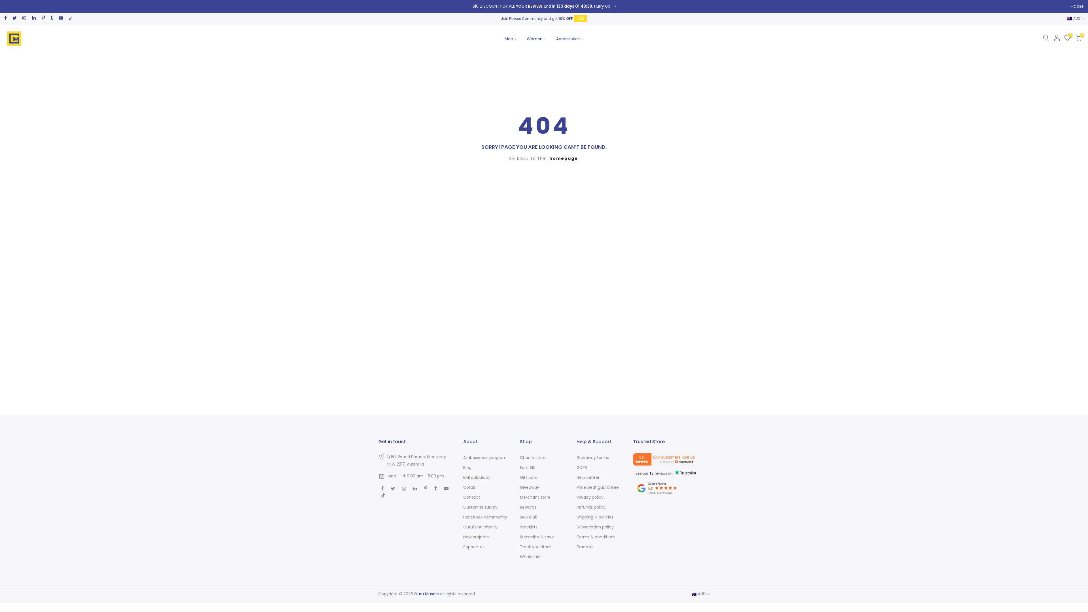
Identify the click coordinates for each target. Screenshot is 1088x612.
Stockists (528, 527)
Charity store (533, 457)
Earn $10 (528, 467)
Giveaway (529, 487)
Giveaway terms (593, 457)
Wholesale (530, 557)
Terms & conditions (596, 537)
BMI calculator (477, 477)
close (1079, 6)
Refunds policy (591, 507)
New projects (476, 537)
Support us (473, 547)
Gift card (528, 477)
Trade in (585, 547)
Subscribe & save (537, 537)
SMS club (528, 517)
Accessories (568, 39)
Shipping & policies (595, 517)
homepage (563, 158)
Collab (469, 487)
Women (535, 39)
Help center (588, 477)
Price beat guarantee (598, 487)
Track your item (535, 547)
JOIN (580, 18)
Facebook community (485, 517)
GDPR (582, 467)
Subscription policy (595, 527)
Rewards (528, 507)
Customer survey (480, 507)
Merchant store (535, 497)
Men (509, 39)
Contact (471, 497)
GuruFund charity (480, 527)
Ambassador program (485, 457)
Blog (467, 467)
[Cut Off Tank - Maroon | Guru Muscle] (544, 6)
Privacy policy (590, 497)
